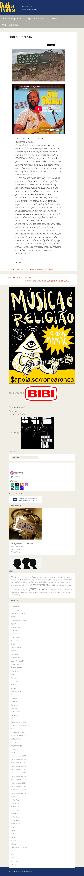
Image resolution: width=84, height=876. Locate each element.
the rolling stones (54, 592)
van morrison (15, 595)
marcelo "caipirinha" (54, 582)
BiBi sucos (14, 577)
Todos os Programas (11, 18)
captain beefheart (17, 647)
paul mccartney (60, 585)
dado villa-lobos (15, 580)
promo (13, 749)
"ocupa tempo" (16, 607)
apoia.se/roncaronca (29, 9)
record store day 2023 (18, 790)
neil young (64, 582)
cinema (13, 651)
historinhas (14, 695)
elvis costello (45, 580)
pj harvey (67, 585)
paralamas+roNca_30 (18, 735)
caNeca (59, 577)
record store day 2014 (18, 759)
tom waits (68, 592)
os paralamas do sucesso (44, 584)
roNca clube (15, 800)
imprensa (14, 698)
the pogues (45, 592)
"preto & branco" (16, 610)
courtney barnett (67, 577)
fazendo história (16, 668)
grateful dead (59, 580)
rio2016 (13, 797)
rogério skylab (24, 592)
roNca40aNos (15, 817)
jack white (14, 582)
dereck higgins (31, 580)
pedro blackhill (16, 739)
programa (21, 589)
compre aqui (15, 432)
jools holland (15, 712)
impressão (14, 702)
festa (12, 674)
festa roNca (52, 580)
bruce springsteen (49, 577)
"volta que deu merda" (18, 613)
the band (34, 592)
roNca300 (14, 813)
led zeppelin (35, 582)
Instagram (19, 472)
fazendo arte (15, 664)
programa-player (16, 746)
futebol (13, 685)
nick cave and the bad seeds (23, 585)
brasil (13, 644)
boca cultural (15, 641)
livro (12, 719)
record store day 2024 (18, 793)
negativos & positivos (18, 732)
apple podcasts (16, 634)
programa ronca (36, 588)
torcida (33, 269)
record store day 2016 (18, 766)
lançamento (15, 715)
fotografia (14, 681)
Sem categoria (15, 820)
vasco (13, 851)
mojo (13, 729)
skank (30, 592)
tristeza (13, 844)
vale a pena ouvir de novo (19, 847)
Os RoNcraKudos (10, 25)
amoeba (14, 630)
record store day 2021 (18, 783)
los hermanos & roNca (18, 722)
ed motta (38, 580)
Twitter (17, 476)
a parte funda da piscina (19, 620)
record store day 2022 (18, 786)
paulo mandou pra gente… (19, 277)
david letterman (16, 658)
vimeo (13, 854)
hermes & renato (16, 691)
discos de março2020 (18, 661)
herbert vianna (68, 580)
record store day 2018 (18, 773)
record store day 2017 (18, 769)
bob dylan (32, 577)
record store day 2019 (18, 776)
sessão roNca (15, 824)
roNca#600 (15, 810)
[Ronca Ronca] (7, 7)
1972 (13, 617)
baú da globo (15, 637)
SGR (12, 827)
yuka (21, 595)
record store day (52, 589)
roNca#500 (15, 807)
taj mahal (50, 269)
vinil (12, 858)
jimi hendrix (21, 582)
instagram (14, 705)
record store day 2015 (18, 763)
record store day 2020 (18, 780)
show (13, 830)
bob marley (39, 577)
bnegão (25, 577)
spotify (13, 837)
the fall (40, 592)
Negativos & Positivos (36, 18)
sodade (13, 834)
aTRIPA (54, 18)
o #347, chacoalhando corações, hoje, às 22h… (48, 280)
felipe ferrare (15, 671)
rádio (13, 752)
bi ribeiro (20, 577)
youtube (40, 269)
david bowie (24, 580)
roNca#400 (15, 803)
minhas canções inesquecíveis (20, 725)
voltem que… (15, 861)
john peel (29, 582)
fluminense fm (15, 678)
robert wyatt (67, 589)
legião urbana (43, 582)
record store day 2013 (18, 756)
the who (62, 592)
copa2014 (14, 654)
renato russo (59, 589)
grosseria (14, 688)
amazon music (16, 627)
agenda (13, 624)
